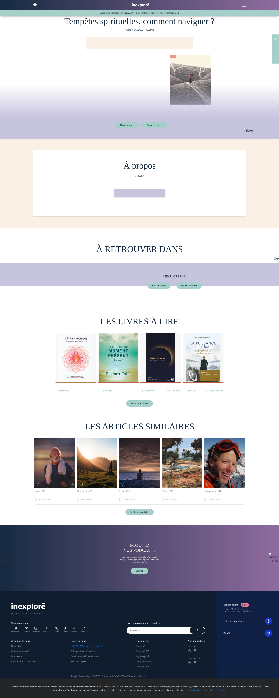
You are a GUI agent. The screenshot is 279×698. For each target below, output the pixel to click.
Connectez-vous (154, 125)
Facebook (47, 632)
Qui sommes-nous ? (20, 651)
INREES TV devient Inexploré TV (87, 646)
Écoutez (139, 571)
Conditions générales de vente (84, 656)
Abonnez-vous (127, 125)
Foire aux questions (233, 621)
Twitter (56, 632)
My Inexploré (142, 656)
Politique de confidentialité (83, 651)
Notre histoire (17, 646)
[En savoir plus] (193, 690)
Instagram (15, 632)
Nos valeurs (16, 656)
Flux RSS (84, 632)
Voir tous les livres (139, 403)
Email (226, 633)
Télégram (26, 632)
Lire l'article (44, 499)
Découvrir (64, 390)
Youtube (36, 632)
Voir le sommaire (189, 285)
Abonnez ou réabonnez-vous (113, 13)
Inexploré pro (142, 666)
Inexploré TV (142, 651)
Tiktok (65, 632)
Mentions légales (78, 661)
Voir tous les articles (139, 512)
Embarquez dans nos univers (24, 661)
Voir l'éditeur (173, 390)
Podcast (74, 632)
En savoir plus (139, 207)
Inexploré (140, 646)
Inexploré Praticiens (145, 661)
